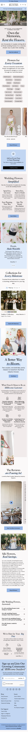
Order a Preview (14, 1)
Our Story (16, 701)
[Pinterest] (19, 689)
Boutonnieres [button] (9, 79)
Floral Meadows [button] (6, 86)
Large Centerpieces (18, 9)
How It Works (17, 696)
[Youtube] (16, 689)
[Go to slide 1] (12, 265)
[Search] (4, 5)
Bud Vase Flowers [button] (9, 95)
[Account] (20, 4)
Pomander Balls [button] (18, 101)
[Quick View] (19, 133)
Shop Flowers (4, 696)
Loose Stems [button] (19, 98)
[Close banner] (25, 8)
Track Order (4, 711)
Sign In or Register (5, 713)
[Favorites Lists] (23, 4)
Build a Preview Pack (6, 701)
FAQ (15, 703)
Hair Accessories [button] (17, 92)
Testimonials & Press (19, 698)
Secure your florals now (17, 7)
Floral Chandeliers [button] (9, 98)
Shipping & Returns (6, 715)
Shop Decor (4, 698)
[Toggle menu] (2, 5)
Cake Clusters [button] (8, 92)
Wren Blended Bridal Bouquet (10, 136)
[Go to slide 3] (14, 265)
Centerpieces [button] (18, 79)
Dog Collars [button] (18, 95)
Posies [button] (22, 86)
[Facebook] (7, 689)
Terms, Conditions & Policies (11, 726)
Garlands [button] (9, 83)
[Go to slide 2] (13, 265)
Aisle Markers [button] (15, 86)
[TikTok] (13, 689)
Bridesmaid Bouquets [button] (18, 76)
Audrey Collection (7, 314)
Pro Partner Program (19, 707)
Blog (15, 705)
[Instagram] (10, 689)
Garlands (11, 9)
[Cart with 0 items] (25, 4)
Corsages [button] (17, 89)
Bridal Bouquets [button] (7, 76)
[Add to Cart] (19, 126)
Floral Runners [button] (17, 83)
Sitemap (19, 726)
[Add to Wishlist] (19, 130)
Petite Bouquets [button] (8, 101)
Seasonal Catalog (5, 703)
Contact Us (4, 718)
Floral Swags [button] (10, 89)
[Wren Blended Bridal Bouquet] (11, 121)
